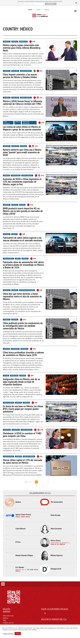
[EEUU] (38, 97)
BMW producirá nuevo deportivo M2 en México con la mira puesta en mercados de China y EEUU (23, 211)
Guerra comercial (26, 71)
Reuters (18, 502)
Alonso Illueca (55, 540)
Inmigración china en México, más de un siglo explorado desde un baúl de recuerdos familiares (21, 381)
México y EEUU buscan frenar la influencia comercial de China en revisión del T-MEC (22, 102)
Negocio (22, 205)
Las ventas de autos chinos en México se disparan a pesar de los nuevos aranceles (22, 128)
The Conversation (57, 502)
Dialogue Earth (56, 568)
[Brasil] (34, 71)
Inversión (26, 403)
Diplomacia (24, 349)
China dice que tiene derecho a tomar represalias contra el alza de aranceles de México (22, 296)
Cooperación (15, 349)
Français (38, 9)
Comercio (14, 41)
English (30, 9)
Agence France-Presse (23, 514)
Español (47, 9)
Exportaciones (16, 175)
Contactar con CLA (8, 623)
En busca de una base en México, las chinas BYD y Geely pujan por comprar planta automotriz (23, 409)
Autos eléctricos (7, 122)
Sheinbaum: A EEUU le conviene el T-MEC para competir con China (22, 435)
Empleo (18, 258)
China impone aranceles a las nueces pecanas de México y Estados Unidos (20, 76)
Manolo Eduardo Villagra (24, 555)
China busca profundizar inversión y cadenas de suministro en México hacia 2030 (23, 354)
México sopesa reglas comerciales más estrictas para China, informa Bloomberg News (21, 47)
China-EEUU (15, 71)
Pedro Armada (55, 515)
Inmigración (14, 375)
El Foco (18, 542)
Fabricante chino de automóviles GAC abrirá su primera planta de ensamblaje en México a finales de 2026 (23, 264)
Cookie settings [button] (8, 633)
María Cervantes (56, 528)
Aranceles (7, 41)
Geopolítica (15, 430)
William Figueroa (57, 555)
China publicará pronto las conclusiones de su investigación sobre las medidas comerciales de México (23, 325)
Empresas (17, 122)
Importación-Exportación (26, 122)
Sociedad (22, 375)
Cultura (6, 375)
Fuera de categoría (29, 456)
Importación (23, 41)
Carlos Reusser (21, 528)
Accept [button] (18, 633)
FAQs (4, 620)
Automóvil (7, 97)
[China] (30, 41)
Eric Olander (20, 567)
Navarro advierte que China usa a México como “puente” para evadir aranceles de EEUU (22, 152)
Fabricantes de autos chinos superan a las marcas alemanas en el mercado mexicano (22, 239)
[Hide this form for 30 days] (76, 3)
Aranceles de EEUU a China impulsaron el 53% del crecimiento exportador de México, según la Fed (22, 181)
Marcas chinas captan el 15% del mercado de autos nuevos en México (22, 461)
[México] (34, 41)
